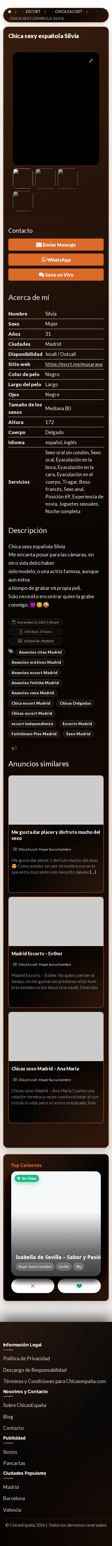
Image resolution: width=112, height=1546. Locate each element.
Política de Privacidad (26, 1358)
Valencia (12, 1510)
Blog (8, 1417)
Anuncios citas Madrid (40, 652)
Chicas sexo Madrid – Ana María (45, 1068)
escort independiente (32, 723)
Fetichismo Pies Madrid (34, 733)
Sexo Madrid (78, 733)
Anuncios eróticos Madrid (36, 662)
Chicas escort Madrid (31, 713)
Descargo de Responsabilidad (35, 1370)
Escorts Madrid (77, 723)
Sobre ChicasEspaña (24, 1405)
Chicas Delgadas (75, 703)
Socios (10, 1452)
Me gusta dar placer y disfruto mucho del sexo (56, 835)
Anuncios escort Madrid (34, 672)
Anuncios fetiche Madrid (35, 682)
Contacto (13, 1428)
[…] (93, 872)
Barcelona (14, 1498)
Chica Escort (28, 849)
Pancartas (14, 1463)
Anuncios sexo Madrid (32, 693)
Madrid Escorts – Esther (37, 953)
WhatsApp (58, 259)
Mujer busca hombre (55, 849)
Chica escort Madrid (30, 703)
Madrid (11, 1487)
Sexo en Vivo (59, 274)
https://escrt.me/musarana (74, 364)
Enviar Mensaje (59, 244)
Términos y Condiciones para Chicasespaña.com (54, 1381)
